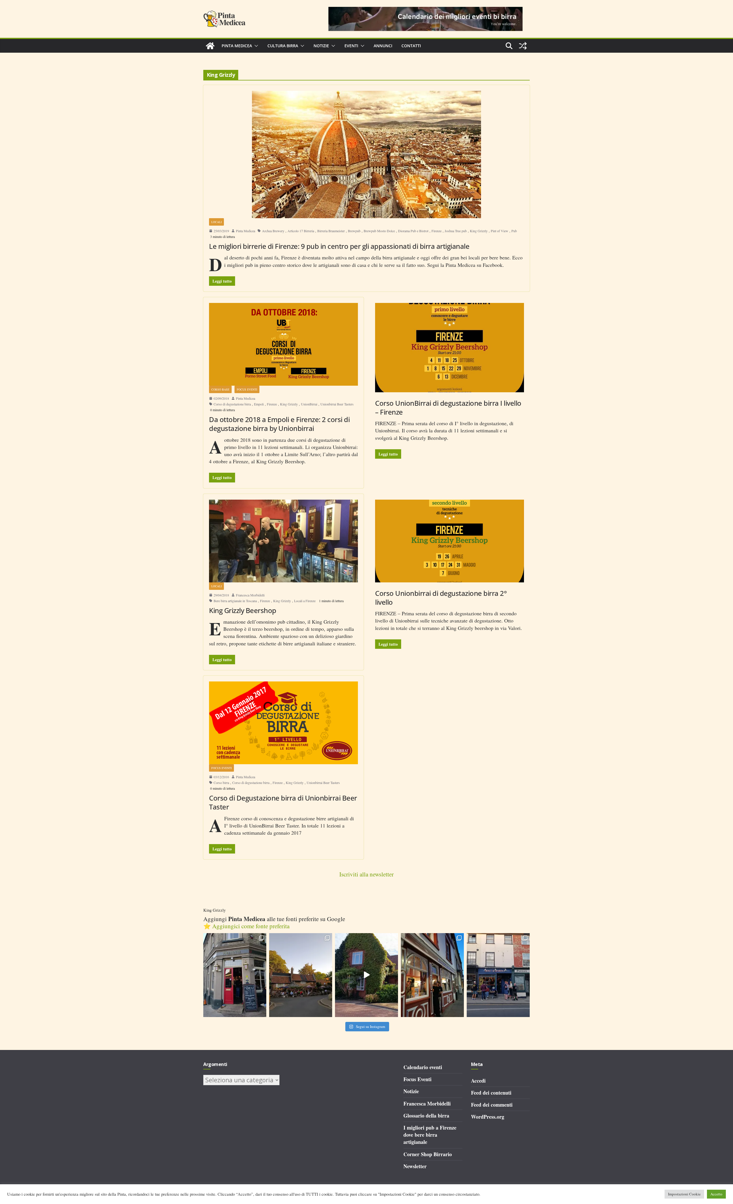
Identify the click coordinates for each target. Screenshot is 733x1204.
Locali (216, 222)
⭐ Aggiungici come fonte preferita (246, 926)
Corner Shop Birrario (427, 1154)
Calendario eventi (422, 1067)
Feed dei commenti (492, 1104)
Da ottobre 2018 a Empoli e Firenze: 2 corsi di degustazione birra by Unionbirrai (279, 424)
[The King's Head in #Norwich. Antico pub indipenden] (432, 975)
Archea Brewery (273, 230)
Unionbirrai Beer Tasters (337, 404)
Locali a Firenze (305, 600)
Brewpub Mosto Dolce (379, 230)
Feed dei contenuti (491, 1092)
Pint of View (499, 230)
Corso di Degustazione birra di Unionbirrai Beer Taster (283, 802)
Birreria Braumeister (331, 230)
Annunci (383, 45)
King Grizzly (479, 230)
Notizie (321, 45)
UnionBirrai (309, 404)
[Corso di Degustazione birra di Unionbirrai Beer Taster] (283, 722)
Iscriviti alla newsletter (366, 874)
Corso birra (221, 782)
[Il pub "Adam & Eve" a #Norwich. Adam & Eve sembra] (300, 975)
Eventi (351, 45)
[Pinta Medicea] (210, 46)
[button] (255, 46)
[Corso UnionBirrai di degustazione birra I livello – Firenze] (449, 347)
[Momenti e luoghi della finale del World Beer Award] (366, 975)
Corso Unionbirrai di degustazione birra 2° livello (441, 597)
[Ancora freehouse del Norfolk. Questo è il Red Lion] (234, 975)
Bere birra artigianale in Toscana (235, 600)
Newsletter (415, 1166)
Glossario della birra (426, 1115)
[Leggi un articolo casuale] (523, 46)
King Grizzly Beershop (242, 610)
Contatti (411, 45)
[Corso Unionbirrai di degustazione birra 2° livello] (449, 541)
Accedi (478, 1080)
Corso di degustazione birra (232, 404)
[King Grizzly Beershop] (283, 541)
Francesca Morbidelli (250, 595)
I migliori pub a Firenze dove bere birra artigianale (429, 1135)
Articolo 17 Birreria (300, 230)
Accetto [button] (716, 1194)
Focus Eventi (247, 389)
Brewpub (354, 230)
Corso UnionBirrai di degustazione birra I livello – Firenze (448, 407)
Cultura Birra (282, 45)
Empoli (259, 404)
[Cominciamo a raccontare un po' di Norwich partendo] (498, 975)
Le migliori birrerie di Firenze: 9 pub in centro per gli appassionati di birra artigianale (339, 246)
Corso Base (220, 389)
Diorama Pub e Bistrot (413, 230)
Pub (514, 230)
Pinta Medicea (237, 45)
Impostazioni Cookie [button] (684, 1194)
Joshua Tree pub (456, 230)
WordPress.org (487, 1116)
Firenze (436, 230)
